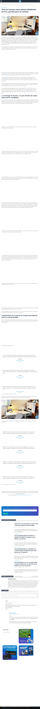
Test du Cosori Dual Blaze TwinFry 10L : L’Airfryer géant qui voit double (26, 524)
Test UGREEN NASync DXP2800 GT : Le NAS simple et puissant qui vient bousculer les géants (25, 550)
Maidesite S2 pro (12, 420)
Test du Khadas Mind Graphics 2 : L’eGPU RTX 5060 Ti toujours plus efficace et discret (24, 537)
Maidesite (7, 77)
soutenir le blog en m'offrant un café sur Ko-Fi (23, 494)
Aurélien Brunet (13, 613)
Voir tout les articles (35, 576)
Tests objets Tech (4, 7)
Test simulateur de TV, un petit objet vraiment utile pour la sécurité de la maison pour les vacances (25, 564)
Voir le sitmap (36, 706)
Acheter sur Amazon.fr (20, 360)
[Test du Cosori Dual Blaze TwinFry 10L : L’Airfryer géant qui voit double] (7, 525)
